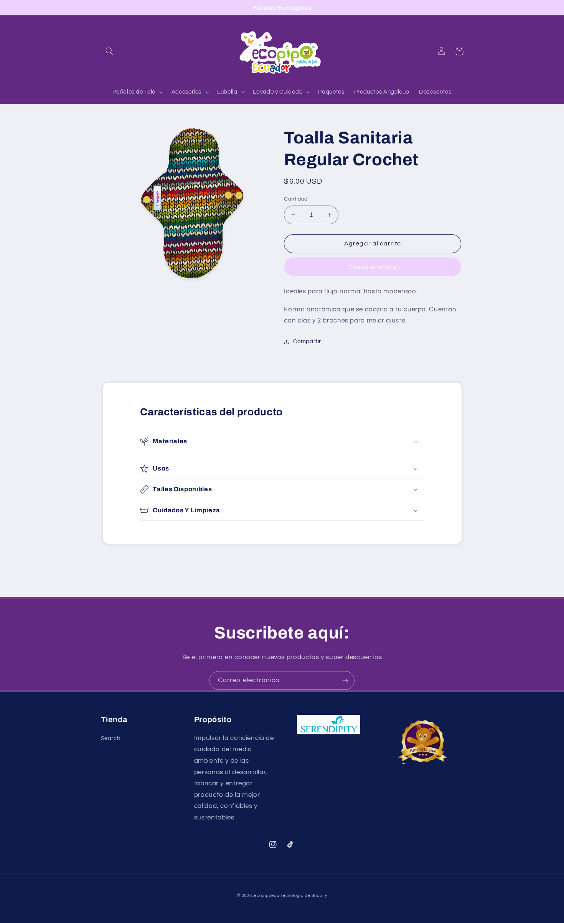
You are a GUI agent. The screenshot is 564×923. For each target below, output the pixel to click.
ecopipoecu (266, 895)
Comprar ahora (372, 267)
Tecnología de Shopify (303, 895)
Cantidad (295, 199)
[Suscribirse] (345, 680)
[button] (110, 51)
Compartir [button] (307, 341)
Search (110, 738)
